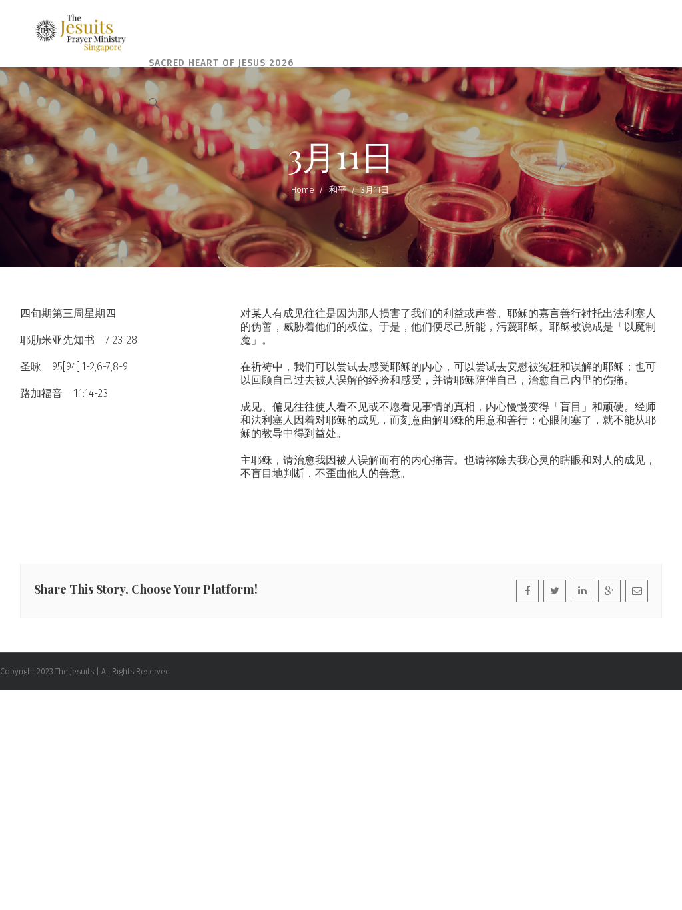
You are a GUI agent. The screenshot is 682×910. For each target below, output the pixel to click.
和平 (337, 190)
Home (302, 190)
